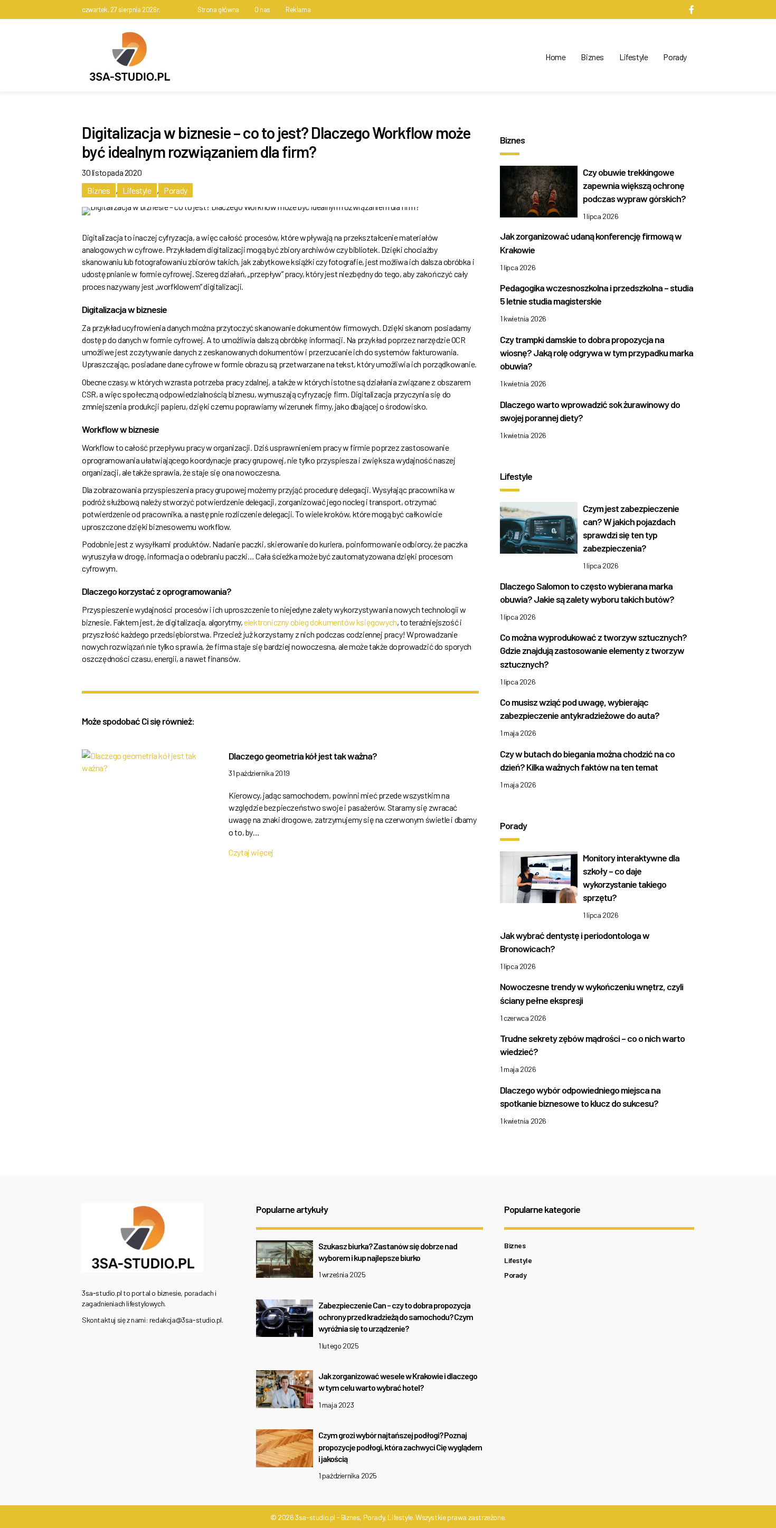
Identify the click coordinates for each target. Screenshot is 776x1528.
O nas (262, 9)
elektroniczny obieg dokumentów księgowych (320, 622)
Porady (675, 57)
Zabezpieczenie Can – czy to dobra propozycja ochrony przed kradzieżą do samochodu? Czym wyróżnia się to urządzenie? (395, 1317)
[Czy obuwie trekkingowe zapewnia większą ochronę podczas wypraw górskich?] (539, 194)
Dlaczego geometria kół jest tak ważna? (303, 756)
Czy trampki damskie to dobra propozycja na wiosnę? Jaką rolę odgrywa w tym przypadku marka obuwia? (596, 353)
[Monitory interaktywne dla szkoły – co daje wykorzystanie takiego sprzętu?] (539, 880)
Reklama (298, 9)
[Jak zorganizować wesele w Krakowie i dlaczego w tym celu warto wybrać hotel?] (284, 1392)
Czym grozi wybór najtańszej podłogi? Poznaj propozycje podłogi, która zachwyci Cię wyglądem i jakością (400, 1447)
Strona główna (218, 9)
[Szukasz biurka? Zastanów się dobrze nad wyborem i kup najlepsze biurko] (284, 1261)
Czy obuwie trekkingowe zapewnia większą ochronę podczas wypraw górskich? (634, 185)
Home (555, 57)
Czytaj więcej (251, 852)
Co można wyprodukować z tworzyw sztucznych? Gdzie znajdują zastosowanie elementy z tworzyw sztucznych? (593, 650)
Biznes (592, 57)
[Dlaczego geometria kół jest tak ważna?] (147, 764)
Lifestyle (633, 57)
